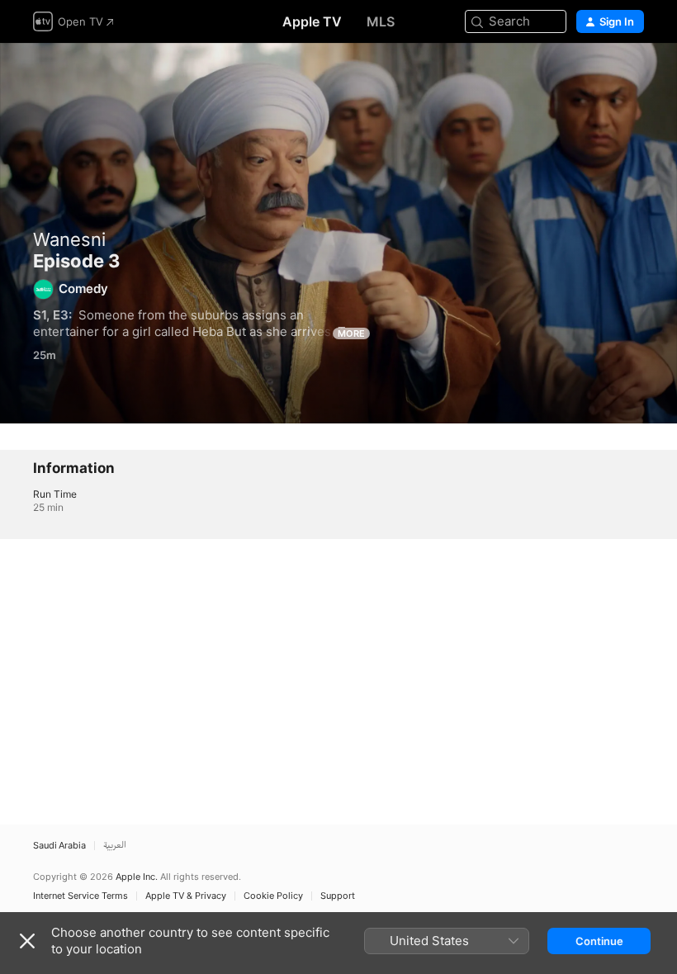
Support (337, 896)
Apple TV (312, 21)
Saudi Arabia (59, 845)
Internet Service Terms (80, 896)
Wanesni (69, 239)
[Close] (27, 941)
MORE (351, 333)
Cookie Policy (273, 896)
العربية (114, 845)
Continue (599, 941)
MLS (381, 21)
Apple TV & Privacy (185, 896)
